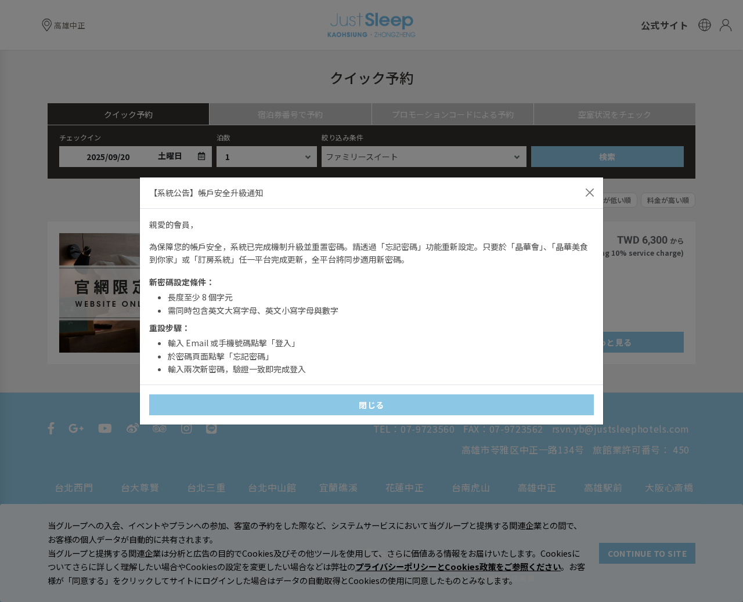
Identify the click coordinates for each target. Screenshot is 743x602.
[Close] (589, 192)
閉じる (371, 405)
